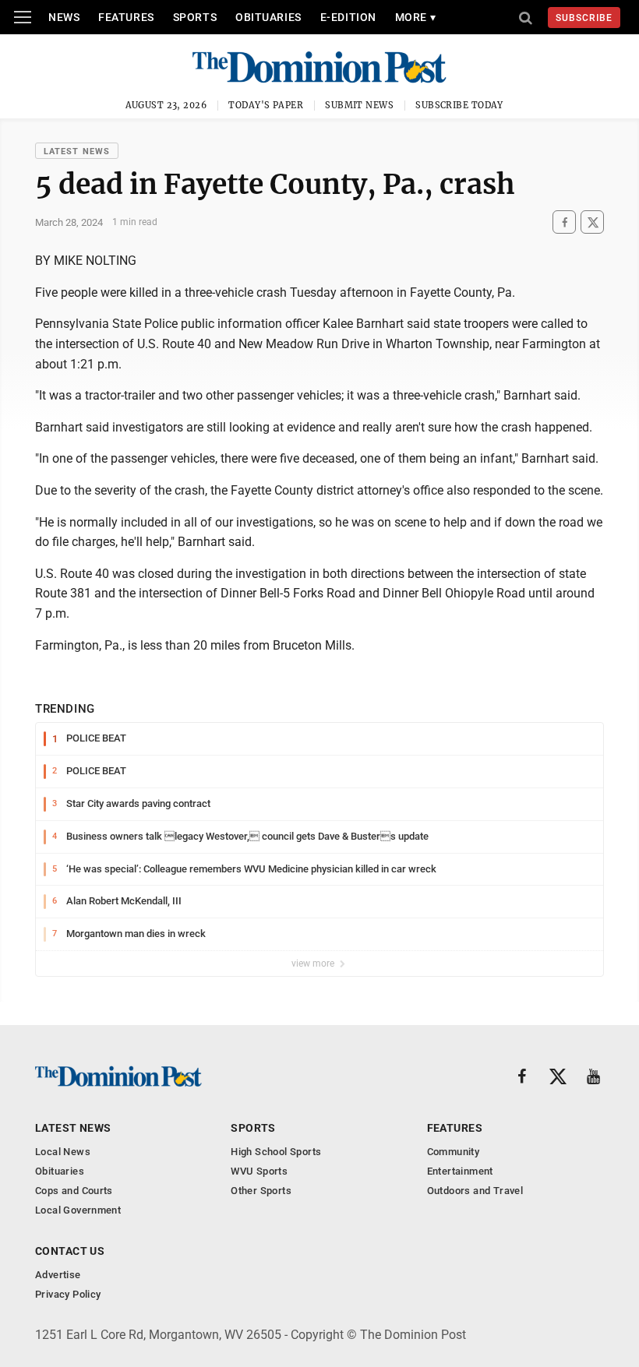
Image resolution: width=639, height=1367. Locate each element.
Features (126, 17)
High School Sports (276, 1151)
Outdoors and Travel (475, 1190)
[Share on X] (592, 222)
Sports (195, 17)
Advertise (58, 1275)
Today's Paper (265, 105)
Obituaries (268, 17)
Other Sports (261, 1190)
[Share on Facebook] (564, 222)
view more (314, 963)
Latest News (77, 151)
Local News (62, 1151)
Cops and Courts (74, 1190)
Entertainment (460, 1171)
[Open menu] (22, 17)
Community (453, 1151)
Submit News (359, 105)
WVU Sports (259, 1171)
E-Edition (348, 17)
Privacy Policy (68, 1294)
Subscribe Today (459, 105)
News (63, 17)
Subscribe (584, 17)
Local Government (78, 1210)
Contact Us (69, 1251)
